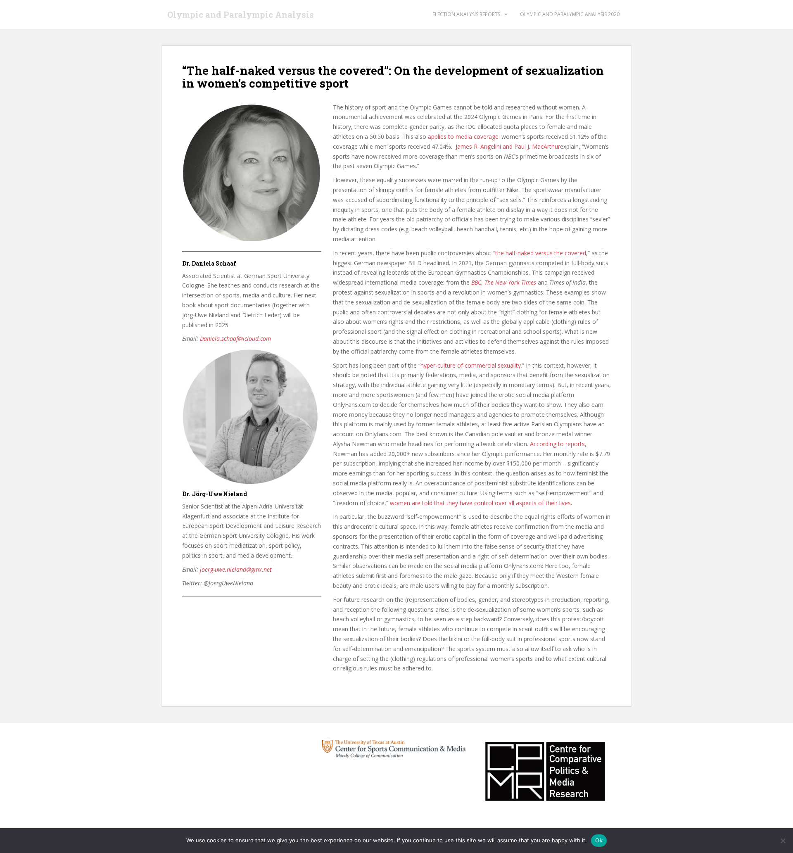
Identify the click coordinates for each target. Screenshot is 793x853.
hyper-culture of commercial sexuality (470, 365)
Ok (599, 840)
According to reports (557, 444)
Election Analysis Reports (466, 14)
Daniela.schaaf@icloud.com (235, 338)
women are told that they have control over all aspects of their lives (480, 503)
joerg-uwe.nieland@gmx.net (236, 569)
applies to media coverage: (464, 136)
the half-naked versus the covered (540, 253)
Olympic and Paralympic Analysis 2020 (570, 14)
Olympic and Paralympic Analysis (240, 14)
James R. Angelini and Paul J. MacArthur (508, 146)
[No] (783, 840)
